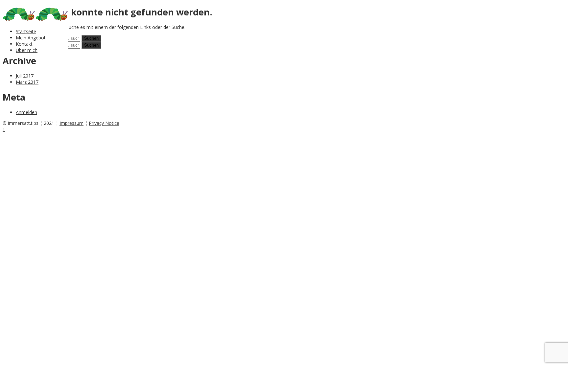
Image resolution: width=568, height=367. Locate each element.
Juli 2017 (25, 76)
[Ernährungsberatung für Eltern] (19, 20)
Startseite (26, 31)
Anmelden (26, 112)
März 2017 (27, 82)
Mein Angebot (31, 37)
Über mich (26, 50)
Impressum (71, 123)
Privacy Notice (104, 123)
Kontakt (24, 44)
